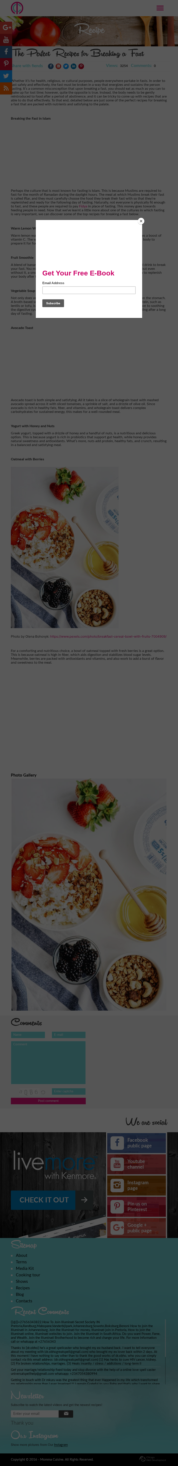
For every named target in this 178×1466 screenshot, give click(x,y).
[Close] (141, 221)
